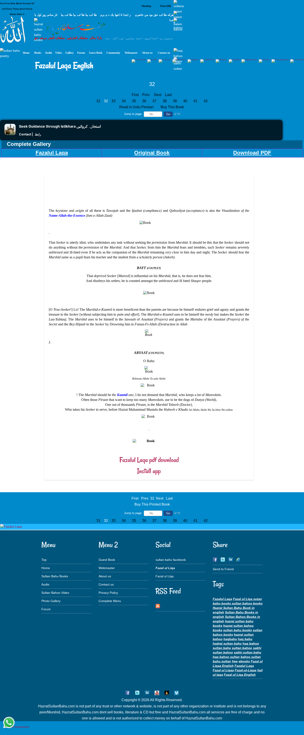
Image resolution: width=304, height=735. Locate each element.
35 (134, 101)
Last (168, 95)
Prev (145, 95)
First (135, 95)
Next (157, 95)
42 (205, 101)
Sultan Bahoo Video (55, 592)
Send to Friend (223, 569)
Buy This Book (172, 107)
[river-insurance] (16, 727)
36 (144, 101)
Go (168, 114)
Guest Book (107, 559)
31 (98, 101)
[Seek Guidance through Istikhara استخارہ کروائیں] (10, 134)
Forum (46, 609)
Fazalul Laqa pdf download (149, 459)
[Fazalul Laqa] (11, 526)
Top (44, 559)
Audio (45, 584)
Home (45, 568)
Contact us (106, 584)
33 (113, 101)
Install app (149, 471)
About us (105, 576)
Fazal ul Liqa (165, 576)
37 (154, 101)
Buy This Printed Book (152, 504)
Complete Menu (110, 601)
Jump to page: (133, 114)
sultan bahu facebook (171, 559)
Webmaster (107, 568)
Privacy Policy (108, 592)
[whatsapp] (9, 723)
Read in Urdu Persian (137, 107)
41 (195, 101)
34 (123, 101)
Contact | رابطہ (30, 134)
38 (164, 101)
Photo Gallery (51, 601)
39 (175, 101)
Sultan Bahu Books (54, 576)
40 (185, 101)
